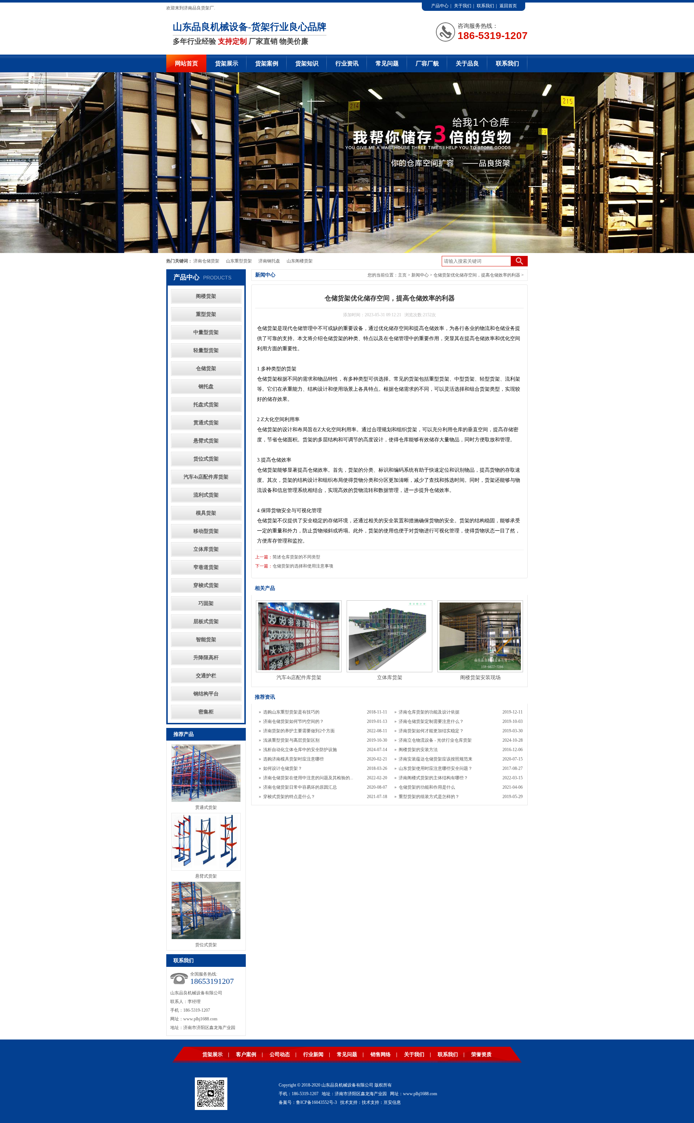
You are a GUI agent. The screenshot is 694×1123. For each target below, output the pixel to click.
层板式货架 (206, 621)
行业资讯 (347, 63)
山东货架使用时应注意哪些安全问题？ (435, 768)
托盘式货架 (206, 404)
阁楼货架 (206, 296)
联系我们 (485, 5)
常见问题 (387, 63)
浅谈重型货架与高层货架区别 (291, 740)
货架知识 (306, 63)
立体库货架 (206, 549)
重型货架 (206, 314)
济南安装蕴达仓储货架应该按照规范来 (435, 759)
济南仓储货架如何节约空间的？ (293, 721)
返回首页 (508, 5)
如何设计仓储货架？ (282, 768)
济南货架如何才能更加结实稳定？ (431, 730)
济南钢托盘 (269, 260)
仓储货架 (206, 368)
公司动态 (280, 1054)
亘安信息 (392, 1102)
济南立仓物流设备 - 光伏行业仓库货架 (435, 740)
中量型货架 (206, 332)
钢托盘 (206, 386)
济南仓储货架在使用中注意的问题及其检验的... (308, 777)
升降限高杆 (206, 657)
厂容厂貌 (427, 63)
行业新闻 (313, 1054)
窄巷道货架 (206, 567)
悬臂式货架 (206, 440)
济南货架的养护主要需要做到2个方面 (299, 730)
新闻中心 (420, 275)
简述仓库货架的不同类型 (296, 557)
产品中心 (440, 5)
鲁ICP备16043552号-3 (316, 1102)
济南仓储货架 (206, 260)
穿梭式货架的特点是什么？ (289, 796)
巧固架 (206, 603)
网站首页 (186, 63)
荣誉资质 (481, 1054)
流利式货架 (206, 495)
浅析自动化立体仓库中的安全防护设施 (300, 749)
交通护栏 (206, 675)
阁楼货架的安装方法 (418, 749)
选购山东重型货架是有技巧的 (291, 712)
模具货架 (206, 513)
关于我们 (462, 5)
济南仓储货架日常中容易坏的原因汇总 (300, 787)
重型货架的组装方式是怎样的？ (429, 796)
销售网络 (380, 1054)
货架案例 (266, 63)
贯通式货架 (206, 422)
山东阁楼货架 (300, 260)
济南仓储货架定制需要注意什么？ (431, 721)
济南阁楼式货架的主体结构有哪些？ (433, 777)
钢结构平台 (206, 693)
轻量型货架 (206, 350)
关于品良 (467, 63)
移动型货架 (206, 531)
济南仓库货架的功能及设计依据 (429, 712)
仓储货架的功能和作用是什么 (427, 787)
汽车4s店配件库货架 (206, 477)
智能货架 (206, 639)
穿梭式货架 (206, 585)
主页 (402, 275)
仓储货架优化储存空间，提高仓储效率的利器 (476, 275)
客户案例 (246, 1054)
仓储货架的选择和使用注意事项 (303, 566)
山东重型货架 (239, 260)
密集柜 (206, 712)
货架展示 (226, 63)
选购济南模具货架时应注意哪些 (293, 759)
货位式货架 (206, 459)
